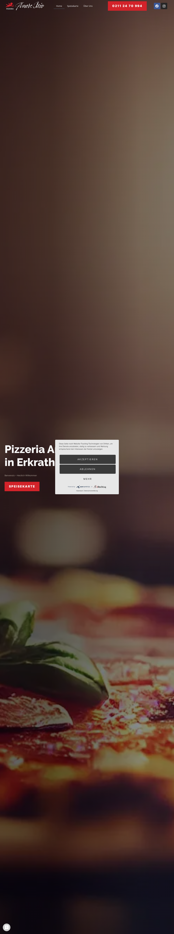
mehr (87, 479)
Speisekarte (72, 6)
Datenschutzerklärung (91, 490)
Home (59, 6)
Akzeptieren (87, 459)
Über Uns (88, 6)
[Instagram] (164, 6)
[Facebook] (157, 6)
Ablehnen (88, 469)
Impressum (79, 490)
